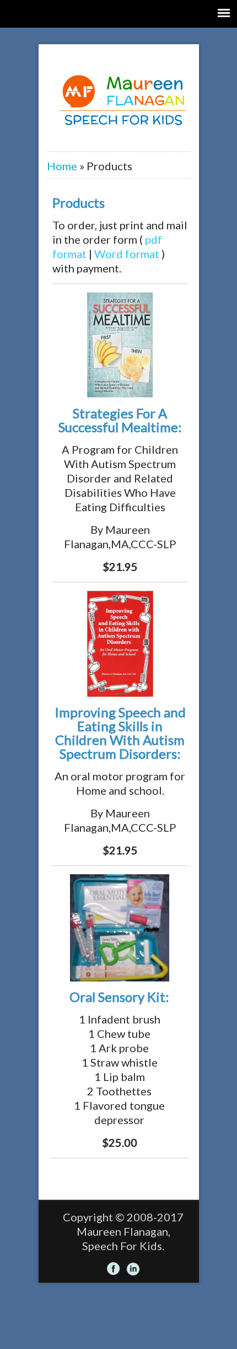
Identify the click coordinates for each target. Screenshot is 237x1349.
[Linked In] (132, 1268)
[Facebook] (113, 1268)
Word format (126, 253)
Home (62, 165)
